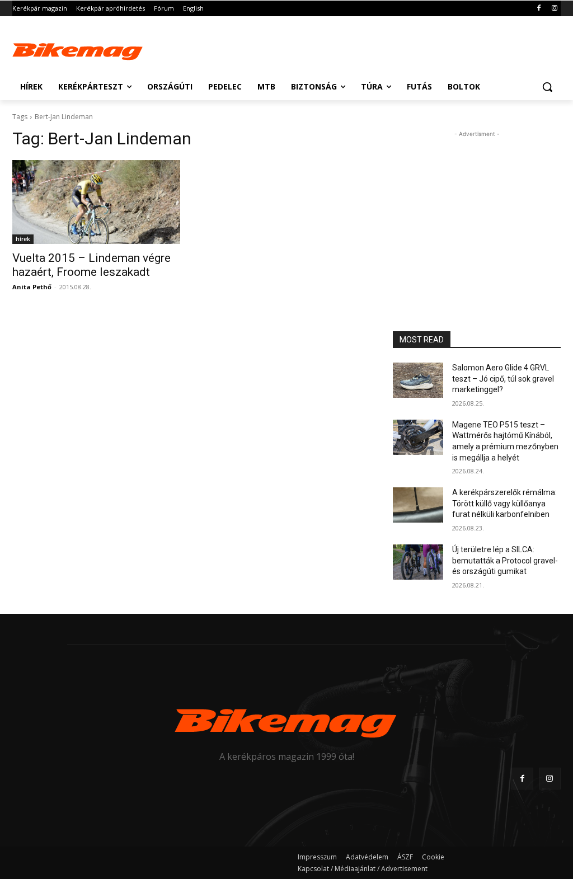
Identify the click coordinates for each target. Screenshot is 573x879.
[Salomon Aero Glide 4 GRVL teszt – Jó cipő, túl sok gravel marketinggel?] (418, 380)
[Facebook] (538, 8)
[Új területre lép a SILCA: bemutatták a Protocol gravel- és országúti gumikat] (418, 562)
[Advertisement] (275, 48)
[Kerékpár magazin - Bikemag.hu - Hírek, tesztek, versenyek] (78, 50)
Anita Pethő (31, 287)
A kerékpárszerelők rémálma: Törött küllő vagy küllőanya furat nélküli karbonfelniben (504, 503)
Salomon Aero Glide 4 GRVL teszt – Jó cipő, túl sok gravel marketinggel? (503, 378)
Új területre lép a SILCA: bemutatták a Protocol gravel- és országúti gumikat (505, 560)
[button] (547, 86)
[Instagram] (554, 8)
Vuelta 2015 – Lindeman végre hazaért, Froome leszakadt (91, 265)
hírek (23, 239)
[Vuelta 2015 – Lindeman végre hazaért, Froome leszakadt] (96, 202)
